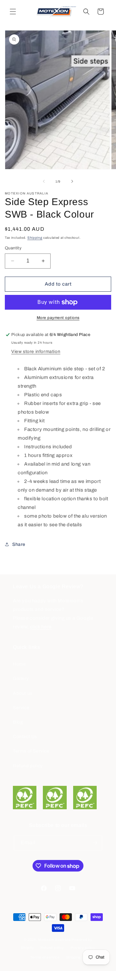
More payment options (58, 317)
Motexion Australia (54, 939)
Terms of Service (31, 751)
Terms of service (45, 957)
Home (19, 664)
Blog (18, 722)
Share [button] (18, 544)
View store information (35, 351)
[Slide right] (72, 181)
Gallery (21, 678)
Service (21, 707)
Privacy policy (83, 948)
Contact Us (25, 736)
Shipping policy (79, 957)
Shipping (35, 237)
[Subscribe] (95, 842)
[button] (13, 11)
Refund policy (28, 765)
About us (23, 693)
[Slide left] (44, 181)
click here (41, 626)
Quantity (13, 248)
